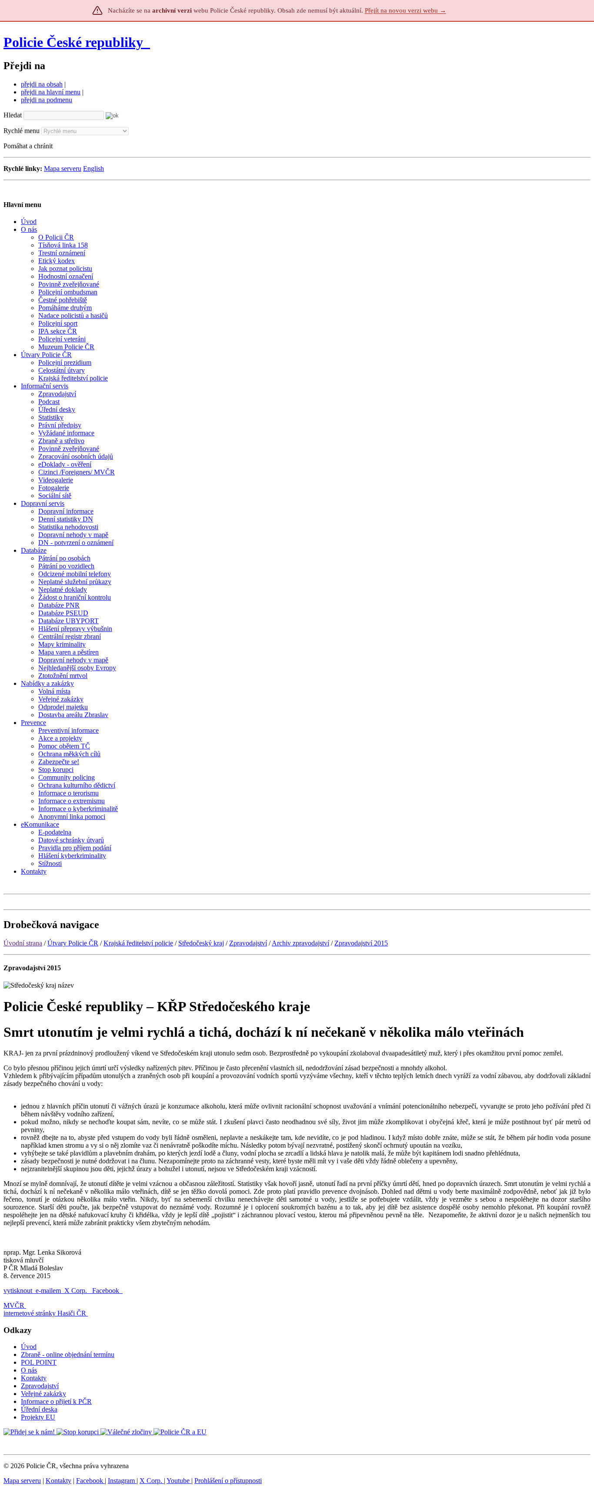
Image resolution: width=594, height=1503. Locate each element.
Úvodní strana (22, 943)
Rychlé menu (21, 130)
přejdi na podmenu (46, 100)
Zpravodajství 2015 (361, 943)
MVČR (13, 1305)
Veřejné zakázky (43, 1393)
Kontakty (34, 1378)
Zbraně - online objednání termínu (67, 1354)
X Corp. (76, 1290)
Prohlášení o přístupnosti (228, 1480)
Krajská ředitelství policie (138, 943)
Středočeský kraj (201, 943)
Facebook (106, 1290)
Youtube (179, 1480)
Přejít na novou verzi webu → (405, 10)
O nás (29, 1370)
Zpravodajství (248, 943)
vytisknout (17, 1290)
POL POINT (39, 1362)
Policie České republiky (73, 42)
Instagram (122, 1480)
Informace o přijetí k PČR (56, 1401)
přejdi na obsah (42, 84)
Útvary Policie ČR (72, 943)
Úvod (29, 1346)
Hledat (12, 115)
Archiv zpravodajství (300, 943)
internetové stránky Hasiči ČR (44, 1313)
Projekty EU (38, 1417)
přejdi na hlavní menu (50, 92)
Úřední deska (39, 1409)
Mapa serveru (62, 168)
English (93, 168)
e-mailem (48, 1290)
